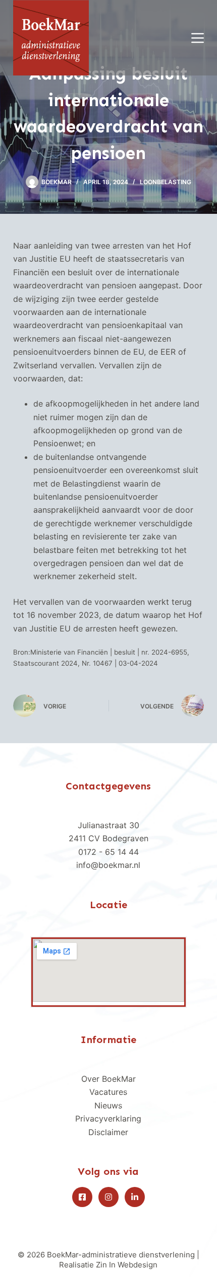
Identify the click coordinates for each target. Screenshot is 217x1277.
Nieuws (108, 1105)
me (119, 1132)
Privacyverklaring (108, 1118)
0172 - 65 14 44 (108, 852)
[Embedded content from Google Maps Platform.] (108, 970)
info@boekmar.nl (108, 865)
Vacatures (108, 1092)
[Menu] (197, 38)
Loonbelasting (165, 182)
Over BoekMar (108, 1079)
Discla (100, 1132)
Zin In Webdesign (126, 1264)
